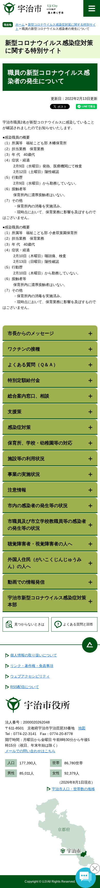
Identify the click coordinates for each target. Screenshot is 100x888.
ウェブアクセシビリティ (30, 676)
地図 (81, 728)
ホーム (20, 24)
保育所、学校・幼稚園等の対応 (40, 443)
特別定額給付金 (24, 380)
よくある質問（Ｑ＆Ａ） (33, 364)
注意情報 (17, 490)
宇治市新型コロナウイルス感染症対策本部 (47, 601)
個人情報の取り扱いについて (33, 655)
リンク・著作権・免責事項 (31, 666)
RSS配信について (24, 687)
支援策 (15, 411)
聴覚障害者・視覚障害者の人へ (40, 543)
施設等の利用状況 (26, 458)
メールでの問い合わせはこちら (30, 751)
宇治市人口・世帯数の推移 (73, 789)
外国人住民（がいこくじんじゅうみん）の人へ (45, 563)
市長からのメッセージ (31, 333)
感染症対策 (19, 427)
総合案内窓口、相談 (28, 396)
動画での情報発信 (26, 582)
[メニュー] (91, 8)
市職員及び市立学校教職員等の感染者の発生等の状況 (47, 525)
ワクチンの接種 (24, 349)
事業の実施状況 (24, 474)
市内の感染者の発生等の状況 (38, 505)
